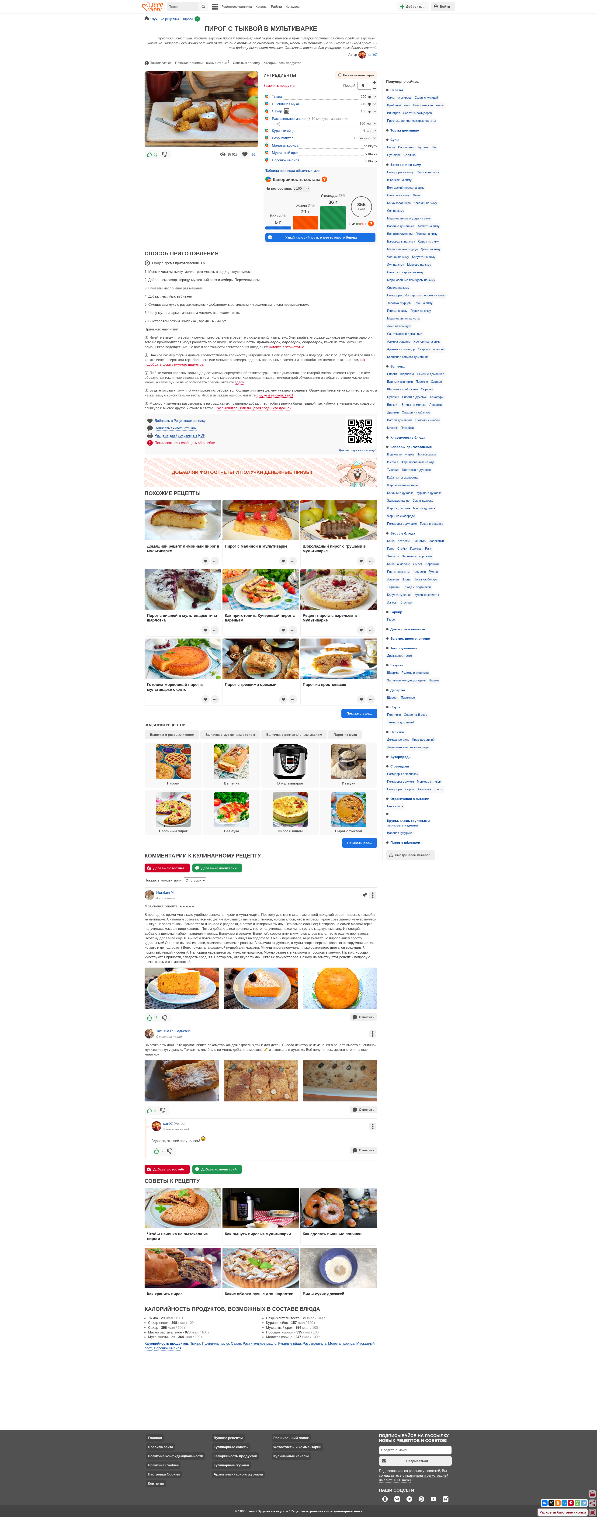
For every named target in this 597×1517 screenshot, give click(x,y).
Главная (155, 1438)
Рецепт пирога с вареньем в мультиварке (330, 617)
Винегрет (393, 113)
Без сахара (395, 806)
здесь (239, 382)
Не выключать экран (359, 75)
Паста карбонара (425, 579)
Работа (276, 6)
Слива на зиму (428, 241)
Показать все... (359, 843)
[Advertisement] (417, 45)
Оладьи (436, 381)
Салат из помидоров (417, 113)
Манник (392, 428)
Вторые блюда (402, 533)
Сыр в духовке (423, 500)
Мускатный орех (285, 153)
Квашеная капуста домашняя (407, 357)
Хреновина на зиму (427, 341)
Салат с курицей (426, 97)
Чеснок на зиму (398, 257)
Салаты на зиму (398, 195)
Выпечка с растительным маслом (294, 734)
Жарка (409, 454)
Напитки (397, 732)
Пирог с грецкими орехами (250, 684)
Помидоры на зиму (400, 172)
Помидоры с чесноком (403, 774)
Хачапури (436, 397)
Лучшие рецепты (228, 1438)
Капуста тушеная (399, 595)
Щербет (392, 697)
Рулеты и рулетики (415, 672)
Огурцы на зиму (428, 172)
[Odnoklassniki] (558, 1503)
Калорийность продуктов (282, 63)
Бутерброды (400, 757)
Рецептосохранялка (237, 6)
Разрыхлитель (283, 138)
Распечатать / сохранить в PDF (180, 435)
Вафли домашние (399, 420)
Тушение (393, 470)
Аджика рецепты (398, 341)
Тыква (277, 96)
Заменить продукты (279, 85)
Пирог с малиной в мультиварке (256, 546)
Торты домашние (404, 130)
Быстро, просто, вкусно (410, 638)
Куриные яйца (283, 131)
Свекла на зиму (398, 287)
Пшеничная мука (285, 104)
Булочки (393, 397)
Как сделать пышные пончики (332, 1234)
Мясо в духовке (424, 508)
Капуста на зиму (423, 257)
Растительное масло (288, 119)
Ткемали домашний (400, 722)
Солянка (410, 155)
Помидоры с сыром (400, 789)
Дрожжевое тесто (399, 655)
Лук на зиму (395, 264)
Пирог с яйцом (290, 831)
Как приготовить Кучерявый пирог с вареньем (260, 617)
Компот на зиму (428, 226)
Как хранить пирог (164, 1294)
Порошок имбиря (285, 160)
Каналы (261, 6)
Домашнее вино (398, 739)
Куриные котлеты (426, 595)
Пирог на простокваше (324, 684)
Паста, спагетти (398, 571)
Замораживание (398, 500)
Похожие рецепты (189, 63)
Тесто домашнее (403, 648)
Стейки (402, 548)
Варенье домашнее (400, 226)
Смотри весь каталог (412, 855)
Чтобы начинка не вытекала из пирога (177, 1236)
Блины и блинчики (400, 381)
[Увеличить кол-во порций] (374, 82)
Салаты (396, 90)
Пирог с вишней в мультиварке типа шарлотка (182, 617)
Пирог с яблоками (405, 842)
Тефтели (393, 587)
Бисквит (393, 404)
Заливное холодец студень (406, 680)
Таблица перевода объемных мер (292, 171)
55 (254, 154)
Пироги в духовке (414, 397)
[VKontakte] (545, 1503)
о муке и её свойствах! (275, 395)
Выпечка (397, 366)
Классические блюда (407, 437)
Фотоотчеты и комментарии (297, 1447)
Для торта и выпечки (407, 629)
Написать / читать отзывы (176, 428)
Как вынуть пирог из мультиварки (258, 1234)
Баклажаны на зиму (401, 241)
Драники (393, 412)
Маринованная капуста (403, 318)
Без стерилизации (400, 234)
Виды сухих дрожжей (323, 1294)
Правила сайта (160, 1447)
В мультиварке (290, 783)
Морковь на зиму (419, 264)
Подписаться (417, 1461)
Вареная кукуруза (399, 833)
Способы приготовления (411, 447)
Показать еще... (359, 713)
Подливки (394, 714)
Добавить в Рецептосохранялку (180, 421)
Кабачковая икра (399, 203)
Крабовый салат (398, 105)
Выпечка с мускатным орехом (230, 734)
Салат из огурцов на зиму (405, 272)
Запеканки (436, 541)
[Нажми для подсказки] (324, 179)
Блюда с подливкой (417, 587)
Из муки (348, 783)
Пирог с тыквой (348, 831)
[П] (182, 1080)
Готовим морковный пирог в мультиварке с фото (175, 686)
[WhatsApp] (577, 1503)
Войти (445, 6)
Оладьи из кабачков (416, 412)
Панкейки (407, 428)
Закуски (396, 665)
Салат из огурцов (399, 97)
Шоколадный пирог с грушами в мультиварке (334, 548)
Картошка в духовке (416, 470)
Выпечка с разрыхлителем (172, 734)
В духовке (394, 454)
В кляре (406, 602)
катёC (372, 55)
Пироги (392, 374)
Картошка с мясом (430, 789)
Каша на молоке (398, 564)
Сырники (427, 389)
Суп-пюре (394, 155)
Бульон (423, 147)
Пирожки (422, 381)
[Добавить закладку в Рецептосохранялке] (244, 154)
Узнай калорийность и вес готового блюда (321, 237)
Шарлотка (407, 374)
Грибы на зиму (397, 310)
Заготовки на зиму (405, 165)
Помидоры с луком (400, 781)
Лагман (392, 602)
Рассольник (406, 147)
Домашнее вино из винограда (408, 747)
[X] (551, 1503)
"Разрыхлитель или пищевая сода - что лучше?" (253, 408)
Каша (391, 541)
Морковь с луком (429, 781)
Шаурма (393, 672)
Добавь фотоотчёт (168, 868)
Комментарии (217, 62)
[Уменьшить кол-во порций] (374, 89)
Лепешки (435, 404)
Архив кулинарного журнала (238, 1474)
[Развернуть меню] (592, 1512)
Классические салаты (428, 105)
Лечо (416, 195)
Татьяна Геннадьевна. (173, 1031)
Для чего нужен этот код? (357, 450)
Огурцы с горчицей (431, 349)
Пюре (391, 619)
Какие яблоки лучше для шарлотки (259, 1294)
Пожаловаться (161, 63)
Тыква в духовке (431, 523)
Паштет (434, 680)
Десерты (397, 690)
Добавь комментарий (219, 868)
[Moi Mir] (564, 1503)
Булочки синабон (427, 420)
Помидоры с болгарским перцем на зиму (416, 295)
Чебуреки (419, 571)
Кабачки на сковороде (402, 477)
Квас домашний (423, 739)
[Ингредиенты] (592, 1494)
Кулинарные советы (231, 1447)
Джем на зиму (431, 249)
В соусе (392, 462)
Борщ (391, 147)
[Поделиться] (592, 1503)
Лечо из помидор (399, 326)
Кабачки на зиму (425, 203)
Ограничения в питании (409, 799)
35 (155, 154)
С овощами (399, 766)
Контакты (156, 1483)
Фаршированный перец (403, 485)
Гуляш (433, 571)
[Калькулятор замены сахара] (286, 111)
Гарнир (396, 612)
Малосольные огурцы (402, 249)
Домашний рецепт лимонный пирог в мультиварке (183, 548)
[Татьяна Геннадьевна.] (149, 1033)
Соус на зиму (423, 303)
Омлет (417, 564)
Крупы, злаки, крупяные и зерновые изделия (408, 823)
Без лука (231, 831)
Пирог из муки (345, 734)
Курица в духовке (429, 493)
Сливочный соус (415, 714)
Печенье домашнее (430, 374)
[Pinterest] (571, 1503)
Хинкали (393, 556)
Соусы (395, 707)
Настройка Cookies (164, 1474)
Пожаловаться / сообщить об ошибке (185, 443)
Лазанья (393, 579)
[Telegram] (584, 1503)
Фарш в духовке (398, 508)
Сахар (277, 111)
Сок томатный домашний (404, 334)
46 (155, 1018)
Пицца (406, 579)
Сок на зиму (395, 210)
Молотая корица (285, 145)
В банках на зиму (399, 180)
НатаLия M (165, 892)
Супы (394, 140)
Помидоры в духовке (402, 523)
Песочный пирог (173, 831)
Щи (433, 147)
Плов (390, 548)
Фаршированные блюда (417, 462)
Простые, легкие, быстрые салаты (411, 120)
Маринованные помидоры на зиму (411, 280)
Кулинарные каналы (291, 1456)
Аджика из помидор (401, 349)
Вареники (432, 564)
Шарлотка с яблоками (402, 389)
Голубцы (416, 548)
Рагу (428, 548)
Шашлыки (419, 541)
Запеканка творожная (417, 556)
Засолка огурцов (399, 303)
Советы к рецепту (246, 63)
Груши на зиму (420, 310)
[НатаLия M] (149, 895)
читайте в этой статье (286, 347)
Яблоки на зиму (426, 234)
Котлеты (404, 541)
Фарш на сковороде (401, 516)
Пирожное (408, 697)
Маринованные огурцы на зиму (409, 218)
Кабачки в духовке (400, 493)
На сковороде (426, 454)
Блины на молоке (414, 404)
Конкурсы (293, 6)
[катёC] (156, 1126)
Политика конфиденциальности (175, 1456)
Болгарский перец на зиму (405, 187)
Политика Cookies (163, 1465)
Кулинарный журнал (231, 1465)
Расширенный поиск (291, 1438)
